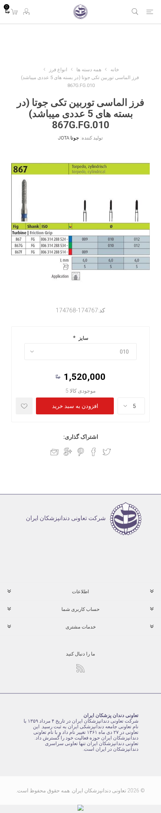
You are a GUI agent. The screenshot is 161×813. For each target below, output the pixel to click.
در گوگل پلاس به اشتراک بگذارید (68, 452)
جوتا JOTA (68, 138)
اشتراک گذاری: (80, 437)
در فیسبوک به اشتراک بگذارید (93, 452)
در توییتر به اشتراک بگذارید (107, 452)
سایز (83, 338)
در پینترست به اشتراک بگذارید (81, 452)
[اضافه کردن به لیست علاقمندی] (24, 406)
